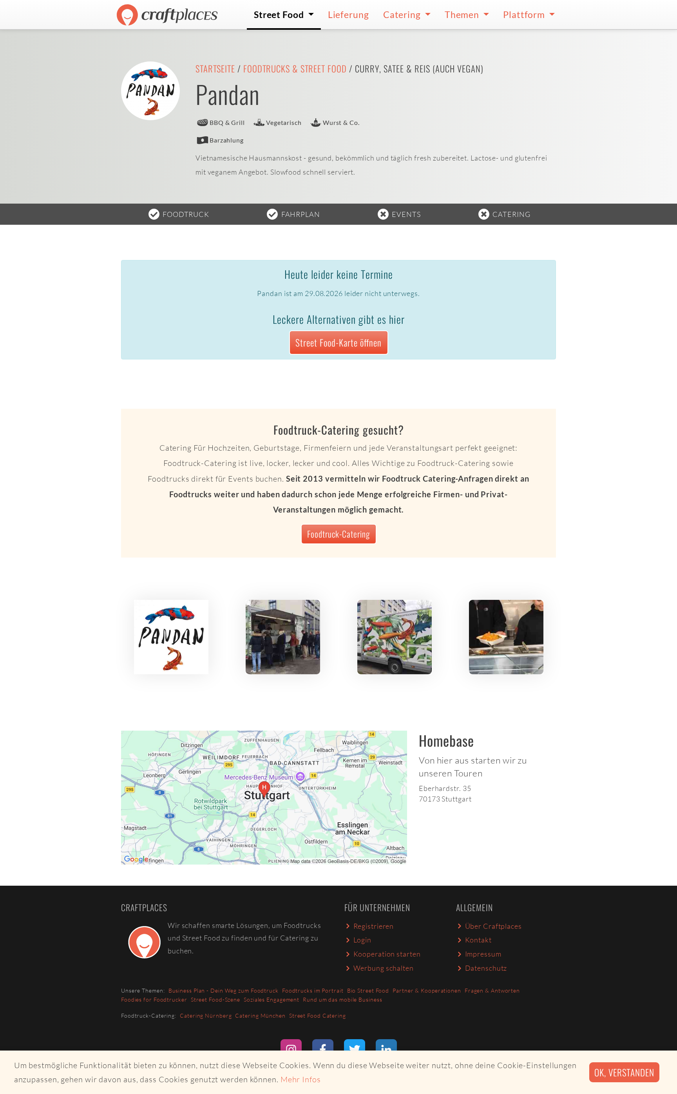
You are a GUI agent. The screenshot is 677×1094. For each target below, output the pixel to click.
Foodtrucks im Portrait (313, 990)
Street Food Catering (317, 1015)
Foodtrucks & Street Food (295, 68)
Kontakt (478, 939)
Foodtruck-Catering (338, 533)
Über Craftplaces (493, 926)
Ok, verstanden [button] (624, 1072)
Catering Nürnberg (206, 1015)
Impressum (483, 954)
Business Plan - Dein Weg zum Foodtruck (223, 990)
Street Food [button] (280, 14)
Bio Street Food (368, 990)
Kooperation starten (387, 954)
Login (362, 939)
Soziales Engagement (271, 999)
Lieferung (348, 14)
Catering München (260, 1015)
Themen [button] (463, 14)
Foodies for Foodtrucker (154, 999)
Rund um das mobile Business (342, 999)
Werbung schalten (383, 968)
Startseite (215, 68)
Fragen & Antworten (492, 990)
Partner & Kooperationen (427, 990)
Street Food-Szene (215, 999)
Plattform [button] (525, 14)
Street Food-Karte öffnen (338, 342)
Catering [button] (403, 14)
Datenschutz (486, 968)
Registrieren (373, 926)
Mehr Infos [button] (301, 1079)
